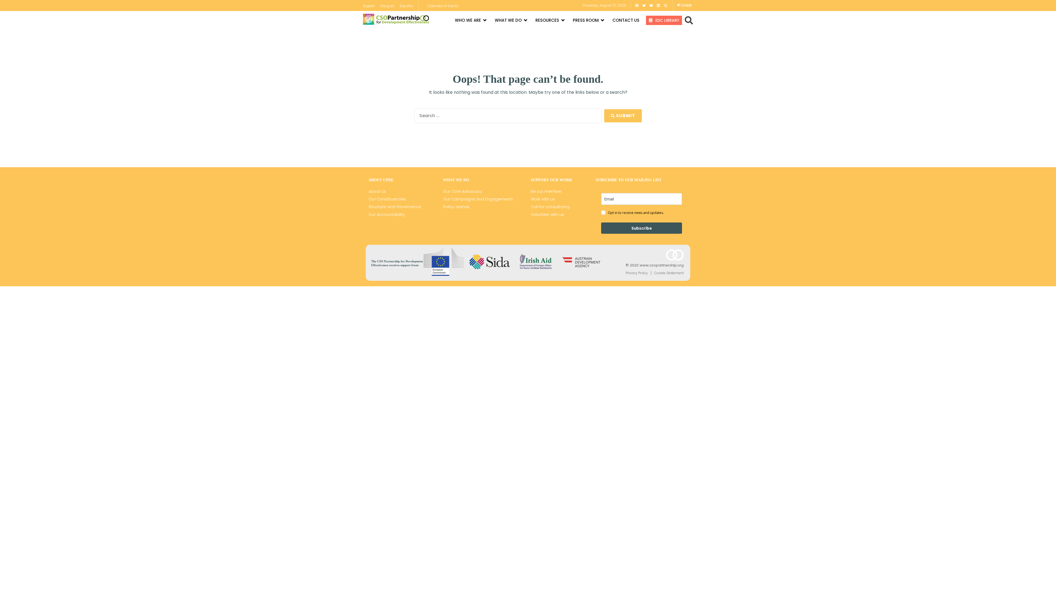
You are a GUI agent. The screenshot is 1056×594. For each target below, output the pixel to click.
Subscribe (641, 228)
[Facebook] (637, 5)
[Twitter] (644, 5)
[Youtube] (651, 5)
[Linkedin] (658, 5)
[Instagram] (665, 5)
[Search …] (689, 20)
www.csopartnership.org (662, 265)
